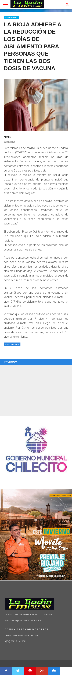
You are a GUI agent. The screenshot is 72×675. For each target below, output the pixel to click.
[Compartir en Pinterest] (30, 671)
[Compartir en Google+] (42, 671)
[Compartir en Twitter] (18, 671)
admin (7, 137)
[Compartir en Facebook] (6, 671)
